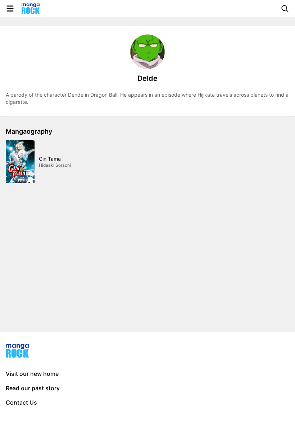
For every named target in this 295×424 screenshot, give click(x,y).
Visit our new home (32, 373)
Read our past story (33, 388)
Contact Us (21, 402)
